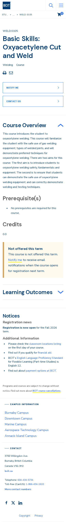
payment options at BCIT (41, 371)
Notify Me (12, 87)
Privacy (39, 515)
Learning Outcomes (27, 292)
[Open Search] (51, 5)
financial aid (44, 353)
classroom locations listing (45, 344)
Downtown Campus (18, 418)
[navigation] (8, 5)
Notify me (15, 260)
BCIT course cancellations (46, 390)
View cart (61, 14)
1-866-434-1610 (35, 484)
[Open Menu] (61, 5)
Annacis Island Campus (21, 436)
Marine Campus (15, 424)
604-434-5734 (25, 480)
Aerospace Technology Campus (27, 430)
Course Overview (24, 125)
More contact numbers (18, 489)
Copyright (24, 515)
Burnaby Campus (17, 413)
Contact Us (13, 101)
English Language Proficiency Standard (40, 358)
